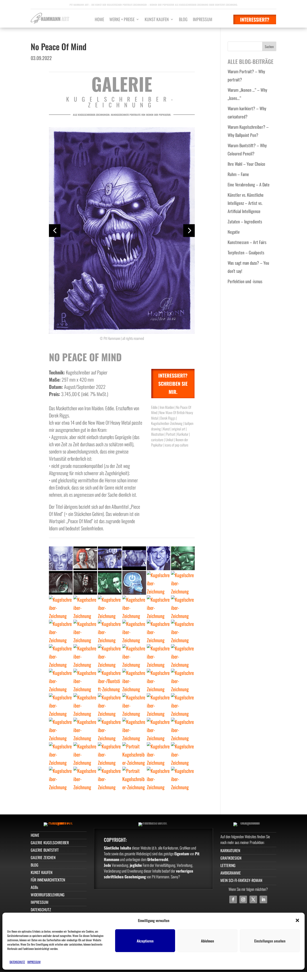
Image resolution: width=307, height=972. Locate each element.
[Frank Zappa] (183, 705)
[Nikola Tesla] (61, 558)
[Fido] (85, 607)
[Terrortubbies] (183, 607)
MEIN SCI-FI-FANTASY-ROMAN (241, 880)
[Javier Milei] (85, 631)
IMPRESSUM (34, 962)
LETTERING (228, 865)
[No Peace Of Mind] (134, 680)
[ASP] (183, 778)
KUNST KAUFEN (157, 20)
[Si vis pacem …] (183, 558)
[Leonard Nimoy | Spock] (183, 729)
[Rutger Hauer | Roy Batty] (61, 729)
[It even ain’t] (61, 631)
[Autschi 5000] (110, 607)
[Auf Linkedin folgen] (263, 899)
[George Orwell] (110, 656)
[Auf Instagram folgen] (243, 899)
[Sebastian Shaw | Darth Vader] (85, 729)
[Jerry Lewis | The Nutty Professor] (110, 754)
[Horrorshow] (110, 558)
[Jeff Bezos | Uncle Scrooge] (85, 705)
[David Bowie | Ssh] (183, 754)
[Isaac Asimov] (134, 631)
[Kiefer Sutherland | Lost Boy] (183, 631)
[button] (297, 920)
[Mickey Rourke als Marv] (85, 583)
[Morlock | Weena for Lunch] (61, 583)
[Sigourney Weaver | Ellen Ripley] (134, 705)
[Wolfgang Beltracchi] (159, 656)
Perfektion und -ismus (245, 281)
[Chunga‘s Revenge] (61, 607)
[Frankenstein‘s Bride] (110, 680)
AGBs (34, 887)
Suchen (269, 46)
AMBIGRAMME (230, 873)
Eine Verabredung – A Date (249, 184)
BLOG (183, 20)
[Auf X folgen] (253, 899)
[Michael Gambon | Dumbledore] (159, 729)
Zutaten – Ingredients (245, 221)
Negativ (234, 232)
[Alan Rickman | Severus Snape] (159, 778)
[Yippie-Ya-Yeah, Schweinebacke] (134, 558)
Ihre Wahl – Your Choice (246, 164)
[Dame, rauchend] (134, 754)
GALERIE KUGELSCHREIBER (50, 842)
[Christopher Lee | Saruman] (110, 729)
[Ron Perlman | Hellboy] (134, 729)
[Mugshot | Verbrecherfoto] (134, 778)
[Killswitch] (134, 583)
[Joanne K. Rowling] (110, 631)
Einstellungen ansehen (269, 940)
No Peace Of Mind (58, 46)
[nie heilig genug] (159, 583)
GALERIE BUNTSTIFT (45, 850)
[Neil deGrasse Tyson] (183, 656)
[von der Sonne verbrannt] (134, 607)
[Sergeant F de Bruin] (85, 778)
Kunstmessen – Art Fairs (247, 242)
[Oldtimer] (159, 607)
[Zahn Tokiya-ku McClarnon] (61, 754)
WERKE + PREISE (122, 20)
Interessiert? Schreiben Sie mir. (173, 383)
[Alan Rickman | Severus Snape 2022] (85, 680)
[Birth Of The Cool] (110, 705)
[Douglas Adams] (159, 558)
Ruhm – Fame (238, 174)
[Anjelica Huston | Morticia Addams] (159, 705)
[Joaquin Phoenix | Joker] (159, 754)
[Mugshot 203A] (61, 656)
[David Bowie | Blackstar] (61, 778)
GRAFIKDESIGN (230, 858)
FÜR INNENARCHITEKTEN (48, 880)
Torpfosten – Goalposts (246, 252)
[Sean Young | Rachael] (159, 631)
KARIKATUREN (230, 850)
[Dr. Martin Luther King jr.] (134, 656)
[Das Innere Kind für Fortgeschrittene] (61, 680)
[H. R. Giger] (183, 680)
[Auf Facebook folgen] (233, 899)
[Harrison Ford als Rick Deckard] (85, 656)
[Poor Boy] (110, 778)
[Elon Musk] (61, 705)
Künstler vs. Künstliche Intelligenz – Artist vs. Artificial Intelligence (246, 203)
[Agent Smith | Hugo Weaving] (110, 583)
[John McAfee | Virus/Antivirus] (183, 583)
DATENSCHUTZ (17, 962)
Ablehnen (207, 940)
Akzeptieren (145, 940)
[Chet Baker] (159, 680)
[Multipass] (85, 558)
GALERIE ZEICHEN (43, 857)
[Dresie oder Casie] (85, 754)
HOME (99, 20)
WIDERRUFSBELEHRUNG (48, 895)
